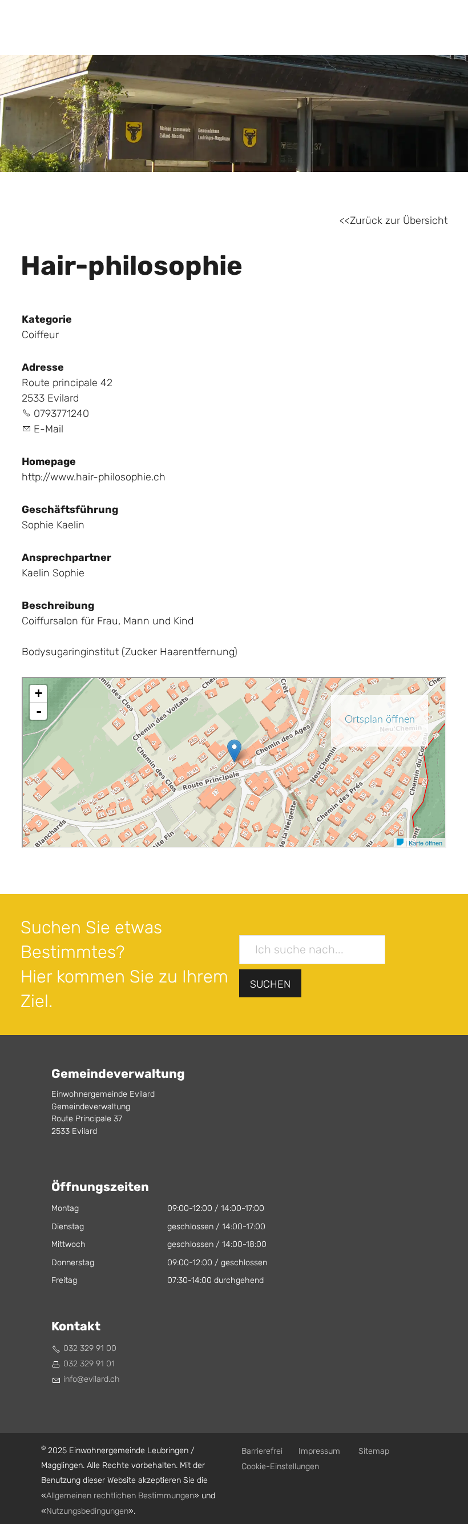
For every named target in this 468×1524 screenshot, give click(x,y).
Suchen (270, 984)
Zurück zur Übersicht (398, 221)
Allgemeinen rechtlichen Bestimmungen (120, 1496)
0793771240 (61, 414)
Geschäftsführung (70, 509)
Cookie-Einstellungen (280, 1466)
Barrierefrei (262, 1451)
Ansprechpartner (66, 557)
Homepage (49, 461)
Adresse (43, 367)
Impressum (319, 1451)
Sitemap (373, 1451)
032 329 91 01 (89, 1364)
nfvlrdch (92, 1379)
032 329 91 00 (89, 1348)
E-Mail (48, 429)
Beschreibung (58, 605)
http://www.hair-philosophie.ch (94, 477)
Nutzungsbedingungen (87, 1511)
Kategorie (47, 319)
